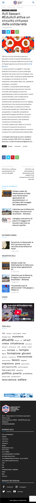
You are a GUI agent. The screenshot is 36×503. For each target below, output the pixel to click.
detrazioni (4, 347)
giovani (26, 353)
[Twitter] (8, 32)
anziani (24, 333)
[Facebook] (4, 32)
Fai (17, 350)
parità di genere (23, 367)
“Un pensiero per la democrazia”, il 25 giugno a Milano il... (22, 288)
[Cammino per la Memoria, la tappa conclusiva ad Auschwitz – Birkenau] (7, 211)
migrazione (8, 364)
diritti (18, 347)
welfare (22, 380)
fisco (4, 354)
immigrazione (12, 357)
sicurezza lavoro (16, 376)
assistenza (17, 337)
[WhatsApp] (17, 32)
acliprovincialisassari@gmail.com (21, 141)
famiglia (10, 146)
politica (7, 373)
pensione (19, 370)
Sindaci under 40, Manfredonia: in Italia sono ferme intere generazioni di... (22, 266)
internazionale (24, 357)
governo (4, 357)
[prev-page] (3, 230)
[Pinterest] (13, 32)
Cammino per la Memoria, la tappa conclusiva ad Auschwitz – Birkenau (23, 211)
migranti (24, 360)
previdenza (27, 374)
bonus (17, 340)
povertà (25, 146)
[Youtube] (14, 492)
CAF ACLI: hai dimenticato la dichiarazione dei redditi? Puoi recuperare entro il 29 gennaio (26, 174)
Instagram (22, 487)
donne (30, 347)
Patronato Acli (8, 370)
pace (17, 364)
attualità (8, 340)
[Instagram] (16, 487)
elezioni (4, 350)
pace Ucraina (25, 364)
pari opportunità (9, 367)
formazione (17, 146)
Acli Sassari (20, 7)
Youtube (20, 491)
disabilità (24, 347)
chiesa (5, 344)
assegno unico (6, 337)
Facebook (10, 487)
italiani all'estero (6, 360)
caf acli (26, 340)
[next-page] (6, 230)
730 (3, 333)
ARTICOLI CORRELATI (9, 186)
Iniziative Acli (11, 7)
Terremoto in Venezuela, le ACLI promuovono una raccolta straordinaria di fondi (22, 245)
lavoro (16, 360)
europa (11, 350)
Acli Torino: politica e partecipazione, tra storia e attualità (9, 171)
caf (21, 340)
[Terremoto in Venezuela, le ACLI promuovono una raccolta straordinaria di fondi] (6, 245)
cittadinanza (17, 344)
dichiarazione (12, 347)
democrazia (28, 344)
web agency (14, 500)
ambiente (9, 333)
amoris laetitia (17, 333)
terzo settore (9, 380)
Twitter (9, 491)
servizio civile (6, 376)
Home (3, 7)
